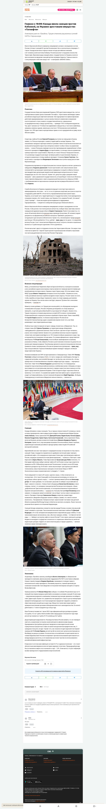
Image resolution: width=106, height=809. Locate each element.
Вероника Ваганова (30, 657)
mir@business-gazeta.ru (49, 762)
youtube (29, 772)
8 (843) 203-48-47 (48, 760)
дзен (56, 770)
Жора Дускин (31, 699)
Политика (31, 19)
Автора (46, 687)
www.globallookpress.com (41, 280)
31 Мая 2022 (28, 16)
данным (46, 213)
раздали (77, 218)
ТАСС (66, 209)
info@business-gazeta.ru (31, 762)
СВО (26, 19)
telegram (29, 770)
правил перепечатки (40, 801)
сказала (48, 491)
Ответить (39, 712)
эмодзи (31, 709)
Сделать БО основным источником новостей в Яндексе (53, 671)
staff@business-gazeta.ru (68, 760)
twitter (57, 767)
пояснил (36, 302)
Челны (26, 4)
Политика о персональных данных (32, 795)
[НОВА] (66, 10)
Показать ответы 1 (30, 712)
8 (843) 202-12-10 (29, 760)
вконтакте (30, 767)
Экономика (38, 19)
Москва (34, 4)
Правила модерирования (31, 735)
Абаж (29, 717)
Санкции (45, 19)
